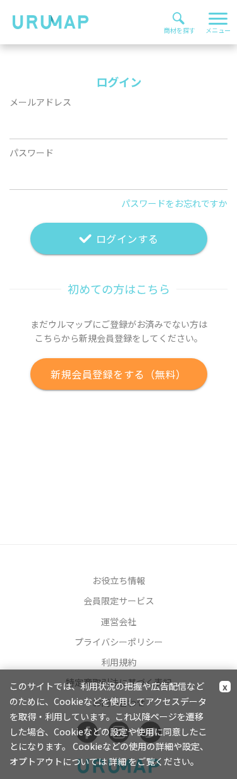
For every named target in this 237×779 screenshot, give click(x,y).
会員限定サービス (118, 600)
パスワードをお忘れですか (174, 203)
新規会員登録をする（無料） (118, 374)
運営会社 (119, 621)
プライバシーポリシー (119, 641)
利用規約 (119, 662)
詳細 (117, 761)
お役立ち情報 (118, 580)
